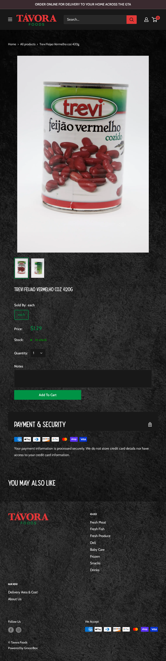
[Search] (132, 19)
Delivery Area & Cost (23, 592)
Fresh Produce (100, 536)
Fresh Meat (98, 522)
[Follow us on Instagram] (18, 630)
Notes (18, 366)
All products (27, 44)
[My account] (146, 19)
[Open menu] (10, 19)
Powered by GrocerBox (23, 648)
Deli (93, 543)
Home (12, 44)
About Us (14, 599)
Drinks (94, 570)
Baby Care (97, 550)
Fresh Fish (97, 529)
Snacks (95, 563)
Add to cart (47, 395)
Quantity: (21, 353)
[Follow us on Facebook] (11, 630)
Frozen (95, 556)
